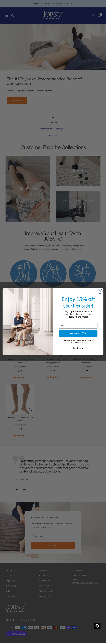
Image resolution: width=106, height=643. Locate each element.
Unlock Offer (78, 333)
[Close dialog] (100, 291)
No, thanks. (78, 348)
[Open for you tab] (97, 626)
